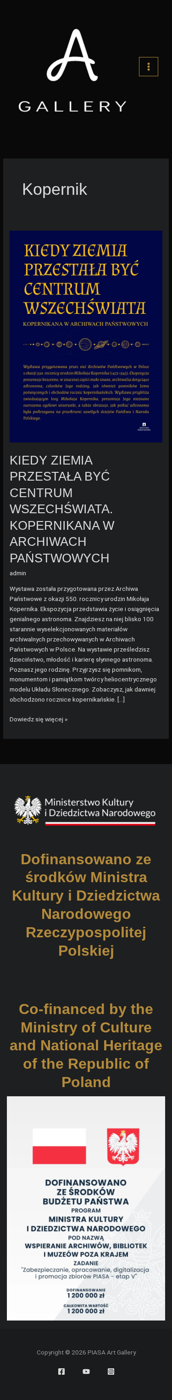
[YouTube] (86, 1371)
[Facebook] (61, 1371)
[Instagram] (111, 1371)
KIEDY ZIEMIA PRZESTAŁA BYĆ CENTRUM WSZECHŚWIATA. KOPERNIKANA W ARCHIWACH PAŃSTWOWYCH (62, 509)
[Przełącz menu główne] (149, 67)
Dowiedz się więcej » (38, 720)
